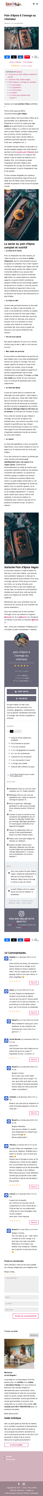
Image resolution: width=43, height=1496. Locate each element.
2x (15, 731)
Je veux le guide (16, 1445)
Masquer (17, 72)
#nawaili (24, 927)
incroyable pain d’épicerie (24, 152)
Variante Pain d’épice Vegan (19, 79)
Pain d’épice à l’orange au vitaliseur (22, 82)
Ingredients (15, 87)
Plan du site (10, 1459)
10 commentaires (17, 23)
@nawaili (8, 617)
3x (19, 731)
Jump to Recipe (15, 62)
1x (11, 731)
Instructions (16, 90)
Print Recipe (27, 62)
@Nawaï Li (23, 617)
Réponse (34, 983)
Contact (9, 1456)
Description (15, 85)
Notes (13, 93)
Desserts (7, 23)
